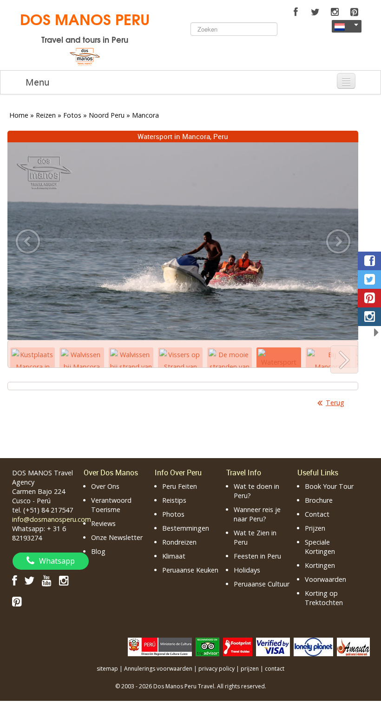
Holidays (247, 570)
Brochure (319, 500)
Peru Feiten (179, 486)
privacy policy (216, 669)
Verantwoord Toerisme (111, 505)
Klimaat (173, 556)
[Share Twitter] (369, 279)
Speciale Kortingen (320, 547)
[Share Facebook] (369, 261)
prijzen (250, 669)
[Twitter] (315, 12)
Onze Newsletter (117, 537)
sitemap (107, 669)
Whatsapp (57, 561)
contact (274, 669)
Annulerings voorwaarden (158, 669)
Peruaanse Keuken (190, 570)
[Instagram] (334, 12)
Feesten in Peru (257, 556)
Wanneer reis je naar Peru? (257, 514)
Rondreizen (179, 542)
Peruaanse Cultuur (261, 583)
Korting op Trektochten (324, 598)
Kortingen (320, 565)
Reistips (174, 500)
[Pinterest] (354, 12)
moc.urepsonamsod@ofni (51, 519)
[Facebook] (295, 12)
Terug (335, 402)
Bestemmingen (185, 528)
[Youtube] (47, 580)
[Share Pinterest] (369, 298)
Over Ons (105, 486)
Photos (173, 514)
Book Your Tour (329, 486)
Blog (98, 551)
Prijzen (315, 528)
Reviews (103, 523)
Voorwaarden (325, 579)
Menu (37, 82)
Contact (317, 514)
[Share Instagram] (369, 316)
